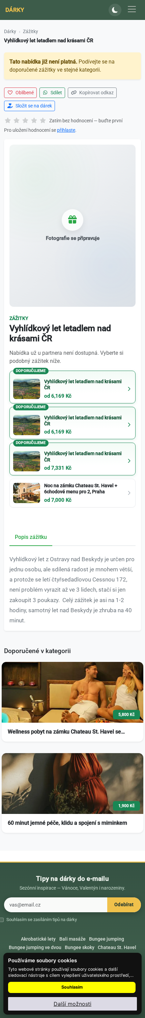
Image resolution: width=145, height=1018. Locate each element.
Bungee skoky (79, 947)
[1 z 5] (7, 121)
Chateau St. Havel (117, 947)
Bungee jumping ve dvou (35, 947)
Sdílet (56, 92)
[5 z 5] (43, 121)
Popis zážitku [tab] (31, 537)
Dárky (14, 9)
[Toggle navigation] (132, 9)
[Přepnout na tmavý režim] (115, 10)
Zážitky (30, 31)
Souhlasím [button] (72, 987)
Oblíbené (24, 92)
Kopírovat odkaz (96, 92)
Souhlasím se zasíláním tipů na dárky (41, 919)
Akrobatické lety (38, 939)
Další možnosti (72, 1003)
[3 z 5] (25, 121)
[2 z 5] (16, 121)
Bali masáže (72, 939)
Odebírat (124, 905)
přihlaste (66, 130)
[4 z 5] (34, 121)
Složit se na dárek (33, 105)
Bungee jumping (106, 939)
